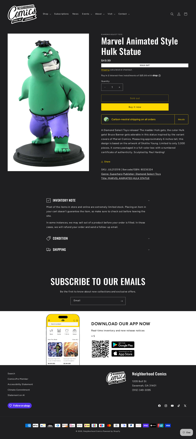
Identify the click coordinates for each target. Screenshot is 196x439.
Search (11, 373)
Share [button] (107, 161)
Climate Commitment (19, 390)
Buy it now (135, 107)
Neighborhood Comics (92, 431)
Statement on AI (16, 395)
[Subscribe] (121, 301)
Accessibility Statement (20, 384)
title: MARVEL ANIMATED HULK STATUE (125, 178)
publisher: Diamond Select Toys (142, 174)
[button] (46, 14)
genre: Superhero (112, 174)
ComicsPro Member (18, 379)
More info (181, 119)
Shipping (105, 70)
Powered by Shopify (111, 431)
